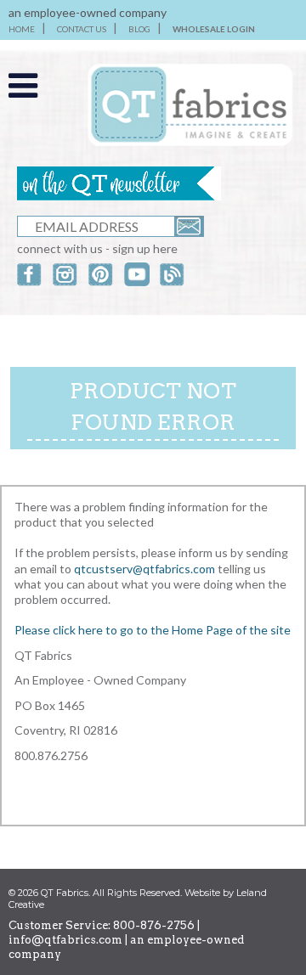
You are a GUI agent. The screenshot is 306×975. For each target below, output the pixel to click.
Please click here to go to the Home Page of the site (152, 630)
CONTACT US (81, 29)
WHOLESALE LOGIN (214, 29)
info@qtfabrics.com (65, 939)
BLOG (139, 29)
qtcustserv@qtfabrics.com (146, 568)
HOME (21, 29)
